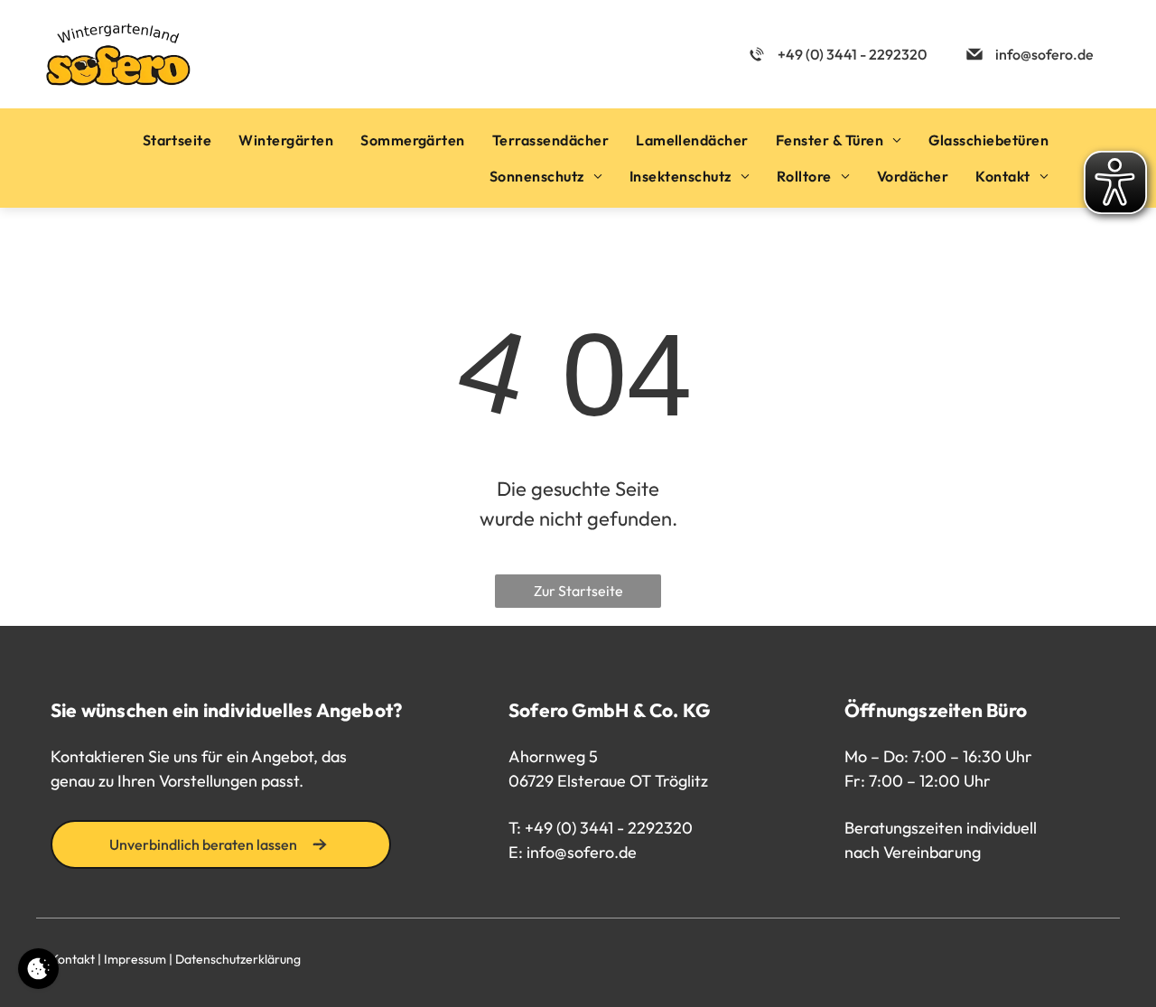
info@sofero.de (582, 852)
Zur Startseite (578, 591)
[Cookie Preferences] (38, 968)
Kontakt (73, 959)
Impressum (135, 959)
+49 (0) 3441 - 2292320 (609, 827)
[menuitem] (177, 140)
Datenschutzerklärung (238, 959)
